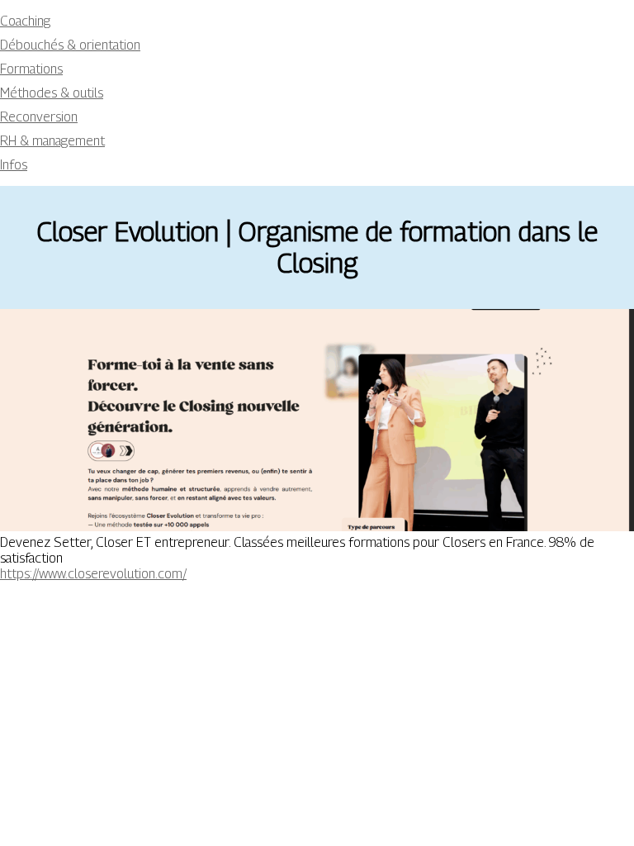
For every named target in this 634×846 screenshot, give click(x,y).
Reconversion (39, 117)
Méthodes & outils (51, 93)
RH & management (52, 141)
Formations (31, 69)
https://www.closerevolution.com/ (93, 574)
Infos (13, 165)
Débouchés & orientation (70, 45)
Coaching (25, 21)
